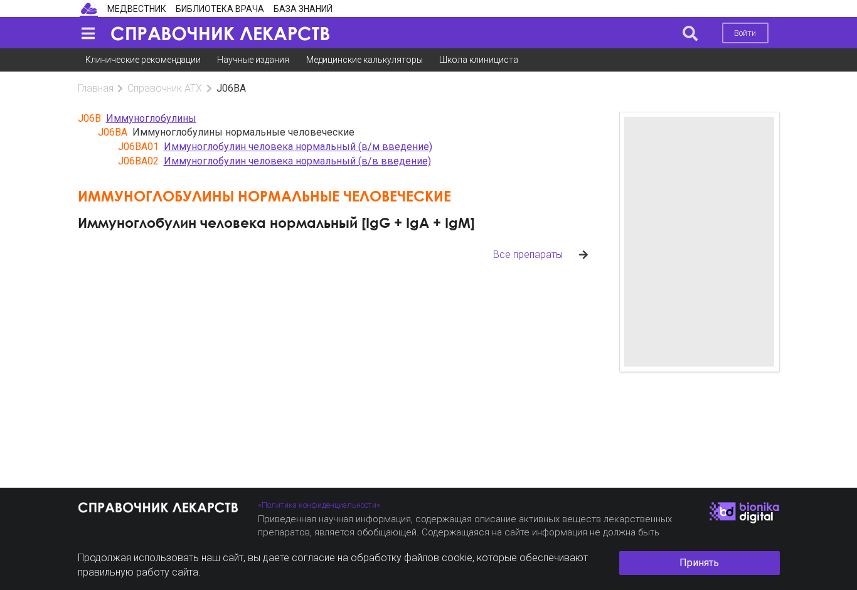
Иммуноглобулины (151, 118)
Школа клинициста (478, 60)
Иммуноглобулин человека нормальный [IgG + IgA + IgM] (276, 222)
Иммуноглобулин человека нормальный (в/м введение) (298, 147)
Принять (699, 563)
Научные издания (253, 60)
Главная (96, 88)
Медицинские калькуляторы (364, 60)
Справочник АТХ (164, 88)
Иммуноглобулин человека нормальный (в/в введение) (297, 161)
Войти (745, 33)
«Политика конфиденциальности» (319, 505)
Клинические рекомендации (143, 60)
